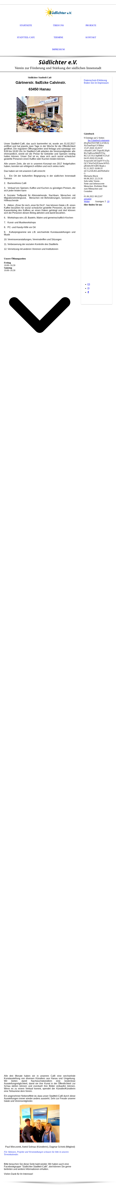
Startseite (26, 25)
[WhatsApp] (89, 288)
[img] (58, 12)
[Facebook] (88, 292)
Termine (58, 37)
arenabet (87, 199)
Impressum (58, 49)
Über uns (58, 25)
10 (108, 201)
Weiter (87, 201)
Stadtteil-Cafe (26, 37)
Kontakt (91, 37)
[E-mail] (89, 284)
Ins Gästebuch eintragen (98, 140)
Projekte (91, 25)
